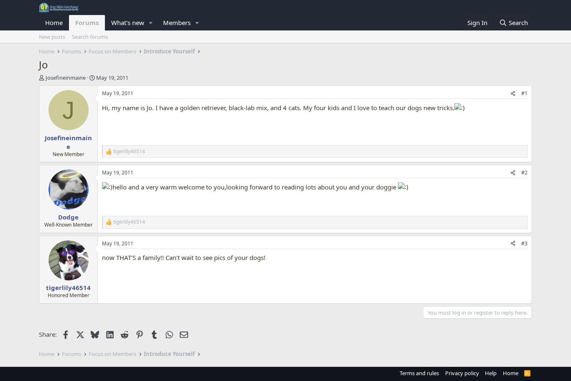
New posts (52, 36)
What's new (127, 22)
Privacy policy (462, 373)
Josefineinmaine (66, 77)
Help (491, 373)
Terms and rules (419, 373)
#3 (524, 243)
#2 (524, 172)
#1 (524, 93)
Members (177, 22)
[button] (151, 22)
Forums (87, 22)
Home (54, 22)
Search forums (90, 36)
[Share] (512, 93)
